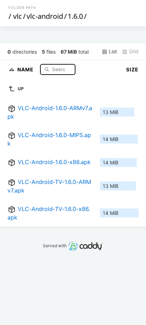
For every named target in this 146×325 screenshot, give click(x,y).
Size (132, 69)
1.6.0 (75, 16)
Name (26, 69)
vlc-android (45, 16)
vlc (17, 16)
